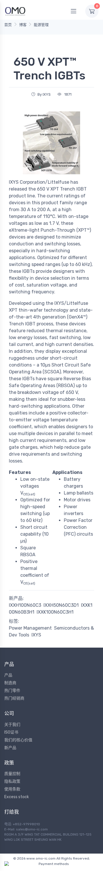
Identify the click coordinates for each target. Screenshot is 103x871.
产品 (8, 675)
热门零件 (12, 690)
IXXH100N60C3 (25, 605)
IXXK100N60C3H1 (55, 612)
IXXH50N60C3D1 (61, 605)
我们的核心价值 (18, 740)
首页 (8, 25)
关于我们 (12, 724)
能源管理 (41, 25)
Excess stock (16, 796)
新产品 (10, 747)
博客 (23, 25)
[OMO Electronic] (15, 11)
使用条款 (12, 789)
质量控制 (12, 773)
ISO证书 (11, 732)
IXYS (36, 635)
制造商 (10, 682)
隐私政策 (12, 781)
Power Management (30, 628)
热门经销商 (14, 698)
